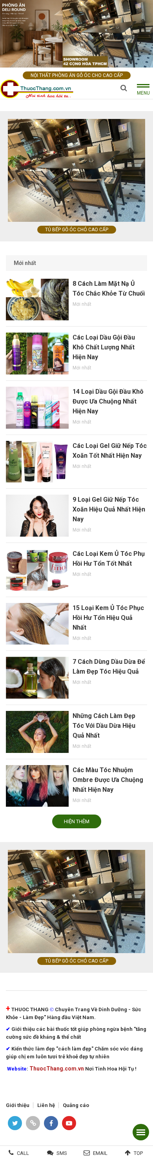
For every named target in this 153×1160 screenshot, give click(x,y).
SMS (61, 1153)
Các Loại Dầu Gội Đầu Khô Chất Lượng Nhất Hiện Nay (104, 347)
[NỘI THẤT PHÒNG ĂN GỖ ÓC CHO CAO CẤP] (76, 33)
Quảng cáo (76, 1105)
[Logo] (39, 88)
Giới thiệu (17, 1105)
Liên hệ (46, 1105)
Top (138, 1153)
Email (100, 1153)
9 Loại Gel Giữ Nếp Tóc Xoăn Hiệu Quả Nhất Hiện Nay (109, 509)
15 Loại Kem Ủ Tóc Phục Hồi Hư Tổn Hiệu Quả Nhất (108, 617)
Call (23, 1153)
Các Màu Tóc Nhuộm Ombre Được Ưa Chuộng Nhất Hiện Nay (108, 779)
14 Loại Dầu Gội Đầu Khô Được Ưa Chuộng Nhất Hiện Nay (108, 401)
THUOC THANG (30, 1009)
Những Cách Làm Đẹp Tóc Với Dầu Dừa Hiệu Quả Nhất (104, 725)
